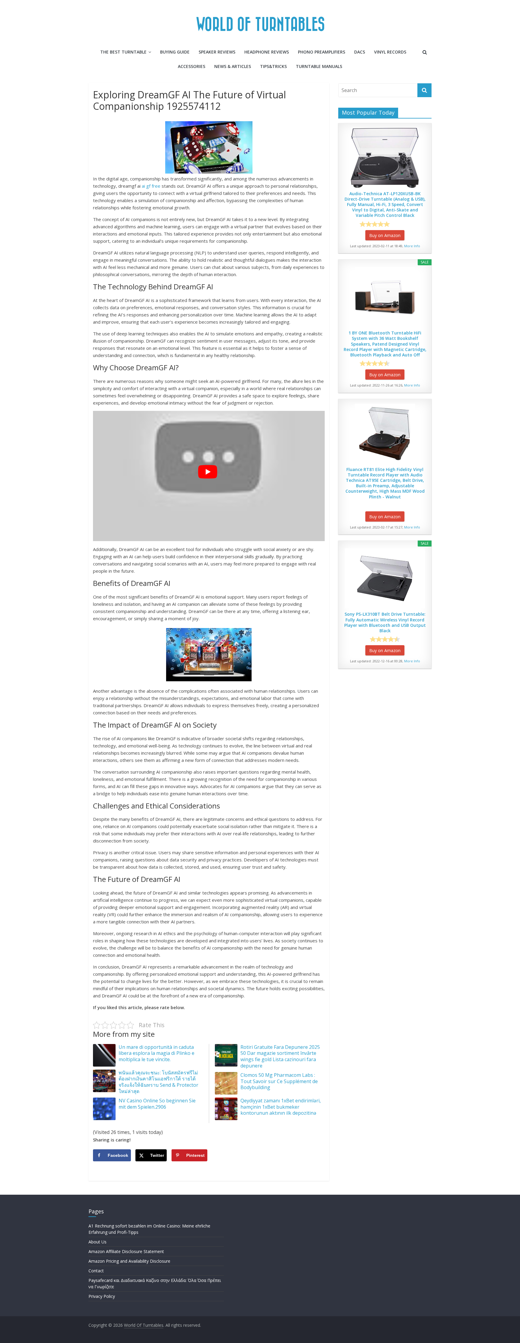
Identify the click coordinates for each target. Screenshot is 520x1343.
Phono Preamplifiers (321, 52)
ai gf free (151, 186)
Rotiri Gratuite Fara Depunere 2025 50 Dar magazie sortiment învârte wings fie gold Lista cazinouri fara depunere (280, 1056)
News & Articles (232, 66)
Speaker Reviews (217, 52)
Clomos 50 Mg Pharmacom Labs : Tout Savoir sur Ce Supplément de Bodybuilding (279, 1081)
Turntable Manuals (319, 66)
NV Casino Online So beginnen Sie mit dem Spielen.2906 (157, 1103)
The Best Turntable (123, 52)
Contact (96, 1271)
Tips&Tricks (273, 66)
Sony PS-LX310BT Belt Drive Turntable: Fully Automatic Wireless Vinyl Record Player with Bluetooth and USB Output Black (385, 622)
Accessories (191, 66)
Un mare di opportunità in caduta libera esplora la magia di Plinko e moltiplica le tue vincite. (156, 1053)
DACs (359, 52)
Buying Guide (175, 52)
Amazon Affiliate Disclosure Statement (126, 1251)
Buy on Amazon (385, 235)
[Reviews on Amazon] (375, 224)
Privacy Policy (101, 1296)
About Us (97, 1242)
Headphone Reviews (266, 52)
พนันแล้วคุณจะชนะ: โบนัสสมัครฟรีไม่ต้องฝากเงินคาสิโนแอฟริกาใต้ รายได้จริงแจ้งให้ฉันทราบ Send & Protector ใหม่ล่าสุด (158, 1082)
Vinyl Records (390, 52)
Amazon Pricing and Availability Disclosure (129, 1261)
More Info (412, 246)
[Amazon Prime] (402, 224)
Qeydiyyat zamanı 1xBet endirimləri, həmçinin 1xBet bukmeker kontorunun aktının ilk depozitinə (280, 1107)
